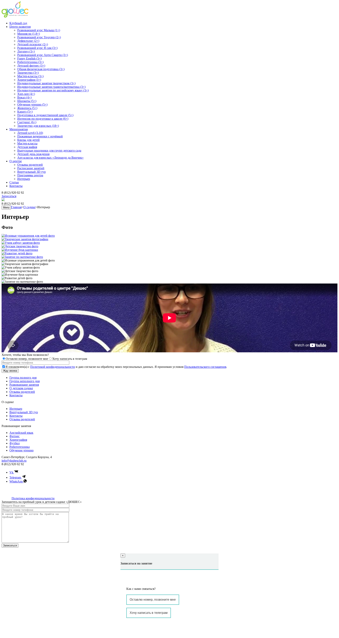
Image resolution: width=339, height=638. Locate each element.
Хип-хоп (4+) (26, 94)
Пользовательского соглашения (205, 366)
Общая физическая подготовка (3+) (41, 69)
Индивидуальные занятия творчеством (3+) (46, 83)
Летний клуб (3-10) (30, 132)
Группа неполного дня (24, 381)
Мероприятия (18, 129)
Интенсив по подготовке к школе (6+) (42, 118)
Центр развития (20, 26)
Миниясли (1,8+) (28, 33)
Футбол (14, 443)
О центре (15, 161)
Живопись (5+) (27, 108)
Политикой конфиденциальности (52, 366)
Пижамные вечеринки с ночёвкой (40, 136)
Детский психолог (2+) (32, 44)
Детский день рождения (33, 154)
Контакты (16, 186)
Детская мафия (27, 147)
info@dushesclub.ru (14, 460)
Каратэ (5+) (25, 111)
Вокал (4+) (24, 97)
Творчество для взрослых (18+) (38, 125)
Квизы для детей (28, 140)
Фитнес (14, 436)
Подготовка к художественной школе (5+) (45, 115)
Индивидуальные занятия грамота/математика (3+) (51, 86)
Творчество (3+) (28, 72)
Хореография (18, 439)
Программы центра (30, 175)
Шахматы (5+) (26, 101)
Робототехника (19, 446)
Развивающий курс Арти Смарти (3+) (42, 55)
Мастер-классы (27, 143)
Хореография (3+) (29, 79)
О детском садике (21, 388)
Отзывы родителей (30, 164)
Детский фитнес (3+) (31, 65)
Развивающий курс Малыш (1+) (38, 30)
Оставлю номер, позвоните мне (153, 599)
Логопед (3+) (26, 51)
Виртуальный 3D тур (31, 171)
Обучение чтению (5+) (32, 104)
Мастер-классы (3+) (30, 76)
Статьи (14, 182)
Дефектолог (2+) (28, 40)
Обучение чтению (21, 450)
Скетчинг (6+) (26, 122)
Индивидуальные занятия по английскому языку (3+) (53, 90)
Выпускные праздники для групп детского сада (49, 150)
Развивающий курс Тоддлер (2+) (39, 37)
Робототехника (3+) (30, 62)
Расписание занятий (30, 168)
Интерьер (23, 178)
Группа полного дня (22, 377)
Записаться (9, 196)
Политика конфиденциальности (33, 498)
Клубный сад (18, 23)
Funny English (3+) (29, 58)
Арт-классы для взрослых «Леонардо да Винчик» (50, 157)
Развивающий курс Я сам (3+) (37, 48)
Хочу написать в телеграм (149, 612)
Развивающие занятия (24, 384)
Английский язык (21, 432)
